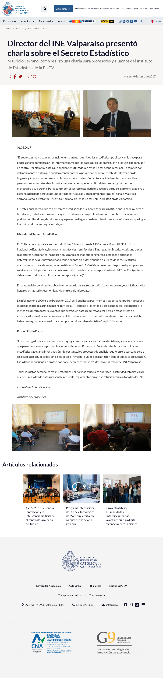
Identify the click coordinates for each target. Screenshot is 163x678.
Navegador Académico (48, 585)
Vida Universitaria (37, 28)
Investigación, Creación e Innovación (103, 9)
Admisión (61, 8)
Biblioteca (95, 585)
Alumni (62, 21)
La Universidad (80, 9)
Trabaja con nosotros (69, 595)
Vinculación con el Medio (150, 9)
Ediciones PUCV (118, 585)
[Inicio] (44, 8)
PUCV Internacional (129, 9)
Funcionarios (46, 21)
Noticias (19, 28)
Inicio (8, 28)
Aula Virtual (75, 585)
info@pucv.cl (112, 604)
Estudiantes (9, 21)
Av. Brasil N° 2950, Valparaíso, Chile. (44, 604)
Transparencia (97, 595)
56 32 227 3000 (84, 604)
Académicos (27, 21)
